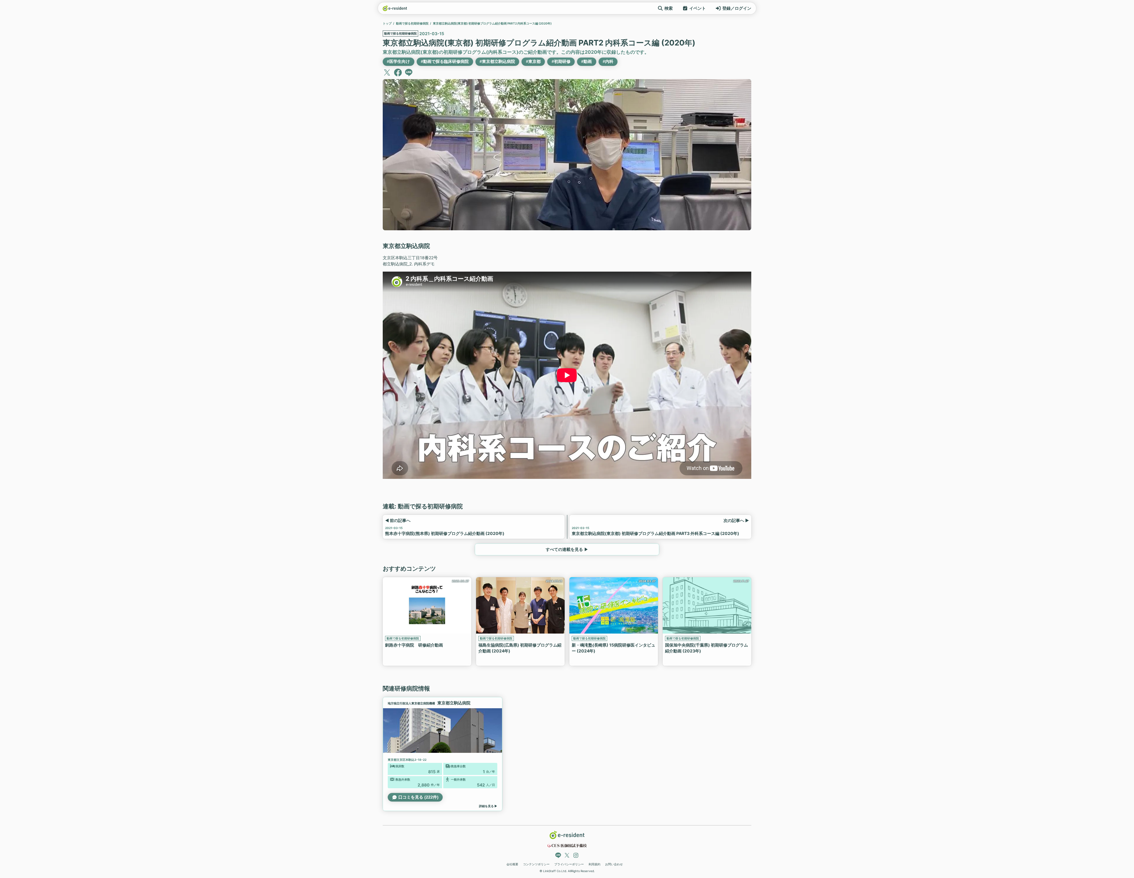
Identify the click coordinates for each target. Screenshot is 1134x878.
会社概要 (512, 864)
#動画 (586, 61)
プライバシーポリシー (569, 864)
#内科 (608, 61)
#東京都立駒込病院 (497, 61)
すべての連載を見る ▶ (567, 549)
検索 (668, 8)
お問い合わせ (614, 864)
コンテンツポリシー (536, 864)
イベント (697, 8)
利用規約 (594, 864)
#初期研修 (561, 61)
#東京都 (533, 61)
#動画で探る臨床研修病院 (445, 61)
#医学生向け (398, 61)
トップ (387, 23)
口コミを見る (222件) (418, 797)
